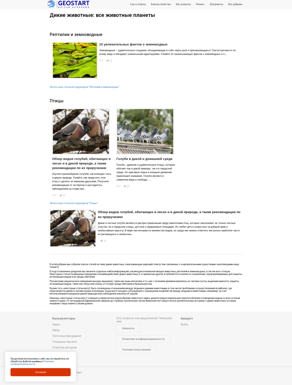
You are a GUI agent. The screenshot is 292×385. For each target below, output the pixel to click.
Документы (216, 4)
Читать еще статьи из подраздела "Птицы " (74, 203)
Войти (184, 324)
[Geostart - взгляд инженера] (68, 4)
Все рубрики (235, 4)
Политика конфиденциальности (143, 339)
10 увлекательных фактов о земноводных (133, 44)
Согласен (40, 372)
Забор (56, 330)
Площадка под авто (64, 341)
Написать (128, 328)
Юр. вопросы (183, 4)
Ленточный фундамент (66, 336)
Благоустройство (161, 4)
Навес (56, 324)
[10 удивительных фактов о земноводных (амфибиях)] (75, 60)
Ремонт (200, 4)
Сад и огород (138, 4)
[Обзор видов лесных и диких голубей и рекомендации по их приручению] (81, 131)
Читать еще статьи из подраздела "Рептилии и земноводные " (85, 87)
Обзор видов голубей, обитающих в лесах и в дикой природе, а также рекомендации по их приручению (81, 163)
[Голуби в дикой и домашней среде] (145, 131)
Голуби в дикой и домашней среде (144, 159)
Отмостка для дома (64, 347)
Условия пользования (136, 349)
